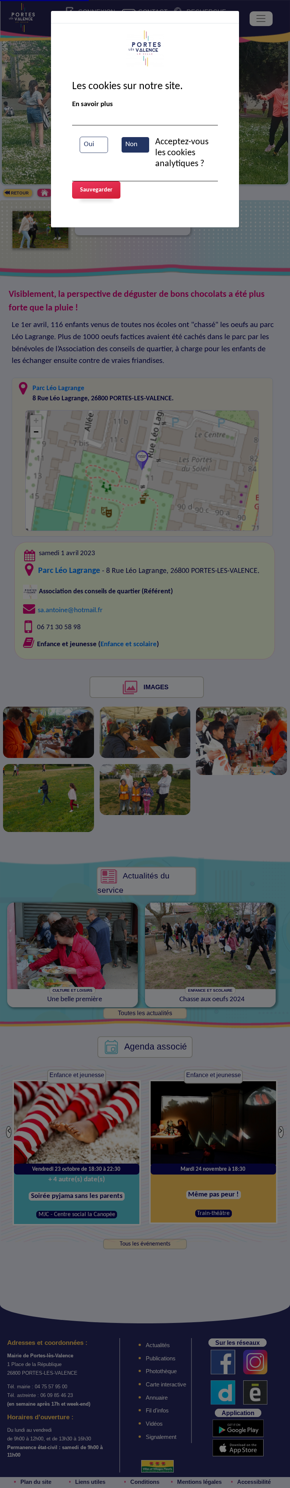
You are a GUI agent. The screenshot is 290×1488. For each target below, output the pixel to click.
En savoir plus (92, 104)
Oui (89, 144)
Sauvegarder (96, 190)
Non (131, 144)
